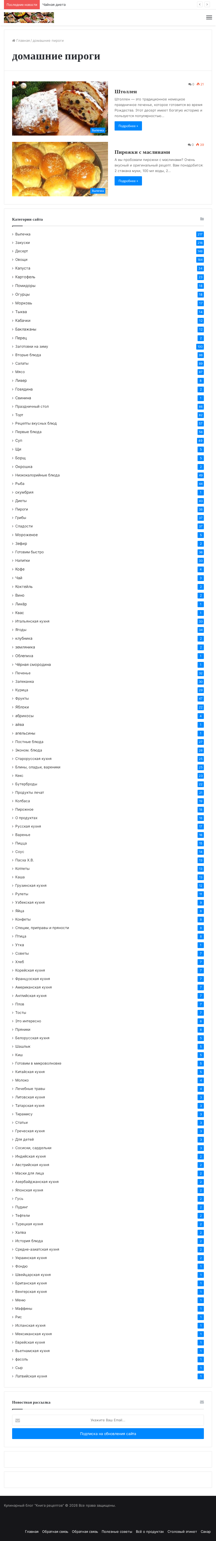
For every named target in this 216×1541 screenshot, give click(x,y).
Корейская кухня (30, 970)
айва (19, 724)
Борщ (20, 458)
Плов (19, 1004)
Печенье (23, 673)
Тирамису (24, 1114)
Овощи (21, 259)
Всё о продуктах (150, 1531)
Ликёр (21, 604)
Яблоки (22, 707)
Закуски (22, 242)
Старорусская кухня (33, 758)
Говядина (24, 389)
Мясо (20, 372)
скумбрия (24, 492)
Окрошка (23, 466)
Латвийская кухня (31, 1376)
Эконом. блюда (28, 750)
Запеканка (24, 681)
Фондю (21, 1266)
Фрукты (22, 698)
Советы (22, 953)
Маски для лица (29, 1173)
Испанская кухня (30, 1325)
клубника (23, 638)
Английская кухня (31, 996)
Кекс (19, 775)
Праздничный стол (32, 406)
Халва (20, 1232)
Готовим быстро (29, 552)
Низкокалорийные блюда (37, 475)
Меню (20, 1300)
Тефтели (22, 1215)
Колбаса (22, 801)
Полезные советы (117, 1531)
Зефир (21, 543)
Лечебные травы (30, 1089)
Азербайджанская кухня (37, 1182)
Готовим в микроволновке (38, 1063)
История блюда (29, 1241)
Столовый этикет (182, 1531)
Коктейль (24, 586)
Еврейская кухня (30, 1342)
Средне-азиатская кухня (37, 1249)
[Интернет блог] (29, 17)
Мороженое (26, 534)
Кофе (19, 569)
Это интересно (28, 1021)
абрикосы (24, 715)
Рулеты (21, 894)
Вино (19, 595)
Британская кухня (31, 1283)
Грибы (20, 518)
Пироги (21, 509)
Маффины (23, 1308)
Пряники (22, 1029)
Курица (21, 690)
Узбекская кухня (30, 902)
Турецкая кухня (29, 1224)
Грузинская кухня (31, 885)
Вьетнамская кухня (32, 1351)
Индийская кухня (30, 1156)
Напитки (22, 560)
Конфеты (23, 919)
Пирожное (24, 809)
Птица (20, 936)
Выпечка (23, 234)
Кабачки (23, 320)
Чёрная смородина (33, 664)
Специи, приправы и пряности (42, 928)
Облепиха (24, 655)
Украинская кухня (31, 1258)
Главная (22, 40)
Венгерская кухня (31, 1291)
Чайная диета (54, 4)
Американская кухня (33, 987)
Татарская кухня (30, 1105)
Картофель (25, 277)
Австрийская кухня (32, 1165)
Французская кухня (32, 979)
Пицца (21, 843)
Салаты (21, 363)
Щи (18, 449)
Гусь (19, 1198)
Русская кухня (28, 826)
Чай (18, 577)
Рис (18, 1317)
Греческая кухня (30, 1131)
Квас (19, 612)
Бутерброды (26, 784)
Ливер (21, 380)
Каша (20, 877)
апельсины (25, 733)
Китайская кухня (30, 1072)
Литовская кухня (30, 1097)
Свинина (23, 398)
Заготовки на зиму (31, 346)
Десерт (21, 251)
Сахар (206, 1531)
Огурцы (22, 294)
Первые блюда (28, 432)
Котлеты (22, 868)
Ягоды (20, 630)
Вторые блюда (28, 355)
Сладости (24, 526)
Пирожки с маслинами (142, 152)
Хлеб (19, 962)
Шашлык (22, 1046)
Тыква (21, 311)
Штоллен (126, 91)
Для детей (24, 1139)
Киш (19, 1055)
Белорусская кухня (32, 1038)
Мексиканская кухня (33, 1334)
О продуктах (26, 818)
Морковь (23, 303)
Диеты (21, 501)
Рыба (19, 483)
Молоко (22, 1080)
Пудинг (21, 1207)
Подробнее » (128, 126)
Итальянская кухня (32, 621)
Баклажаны (25, 329)
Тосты (20, 1012)
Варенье (22, 835)
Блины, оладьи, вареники (37, 767)
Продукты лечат (29, 792)
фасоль (21, 1359)
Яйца (19, 911)
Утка (19, 945)
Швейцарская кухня (33, 1275)
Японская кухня (29, 1190)
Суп (18, 440)
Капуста (22, 268)
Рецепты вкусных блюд (36, 423)
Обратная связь (55, 1531)
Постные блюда (29, 742)
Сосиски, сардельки (33, 1148)
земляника (25, 647)
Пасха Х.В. (24, 860)
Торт (19, 415)
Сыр (19, 1368)
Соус (19, 852)
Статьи (21, 1122)
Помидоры (25, 285)
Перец (21, 338)
